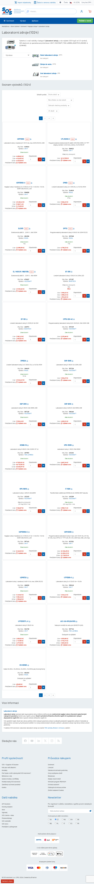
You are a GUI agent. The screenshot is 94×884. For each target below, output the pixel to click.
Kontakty (4, 770)
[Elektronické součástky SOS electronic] (13, 11)
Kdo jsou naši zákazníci (9, 767)
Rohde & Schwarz (58, 728)
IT (64, 823)
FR (78, 823)
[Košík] (88, 11)
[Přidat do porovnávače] (30, 139)
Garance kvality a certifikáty (10, 779)
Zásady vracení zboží (54, 779)
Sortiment (23, 26)
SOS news (5, 824)
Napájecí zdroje (32, 26)
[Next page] (53, 118)
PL (57, 823)
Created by (27, 877)
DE (78, 819)
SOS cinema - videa (8, 815)
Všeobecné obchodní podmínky (58, 770)
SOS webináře (6, 821)
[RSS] (58, 741)
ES (71, 823)
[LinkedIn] (38, 741)
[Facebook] (25, 741)
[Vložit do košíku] (40, 159)
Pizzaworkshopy (7, 818)
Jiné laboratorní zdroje (48, 73)
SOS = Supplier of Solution (10, 765)
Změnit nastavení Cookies (56, 790)
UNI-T (26, 149)
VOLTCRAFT (28, 281)
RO (50, 823)
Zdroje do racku (46, 64)
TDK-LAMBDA (28, 455)
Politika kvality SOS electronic (11, 782)
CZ (57, 819)
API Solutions (6, 804)
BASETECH (72, 281)
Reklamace (51, 776)
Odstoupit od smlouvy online (57, 787)
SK (50, 819)
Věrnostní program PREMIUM (57, 782)
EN (71, 819)
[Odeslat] (90, 810)
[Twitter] (45, 741)
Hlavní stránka (15, 26)
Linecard (50, 767)
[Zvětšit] (28, 55)
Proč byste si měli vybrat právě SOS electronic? (16, 773)
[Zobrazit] (43, 159)
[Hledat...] (28, 11)
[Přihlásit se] (81, 12)
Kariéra (4, 787)
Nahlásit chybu (7, 881)
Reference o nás (7, 776)
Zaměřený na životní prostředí (11, 785)
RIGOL (71, 192)
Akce (3, 810)
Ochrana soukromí (53, 785)
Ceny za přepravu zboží (55, 773)
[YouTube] (32, 741)
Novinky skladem (7, 807)
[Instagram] (52, 741)
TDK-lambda (48, 728)
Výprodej (4, 812)
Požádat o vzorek (85, 21)
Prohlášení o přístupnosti (9, 827)
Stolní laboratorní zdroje (49, 55)
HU (64, 819)
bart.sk (34, 877)
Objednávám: (33, 156)
